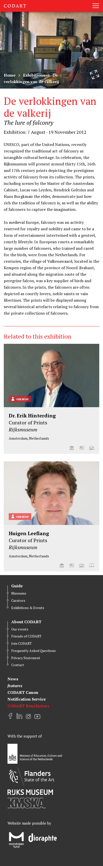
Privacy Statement (25, 657)
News (13, 679)
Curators (18, 600)
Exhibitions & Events (27, 607)
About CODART (26, 621)
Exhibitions (34, 75)
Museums (18, 593)
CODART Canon (23, 692)
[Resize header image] (94, 74)
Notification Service (27, 699)
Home (10, 75)
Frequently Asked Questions (33, 650)
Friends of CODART (26, 636)
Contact (17, 664)
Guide (17, 586)
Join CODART (21, 643)
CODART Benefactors (28, 706)
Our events (19, 629)
